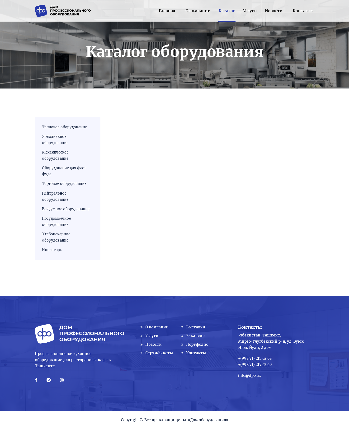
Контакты (196, 353)
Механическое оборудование (55, 155)
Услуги (151, 335)
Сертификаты (159, 353)
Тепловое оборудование (64, 127)
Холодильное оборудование (55, 139)
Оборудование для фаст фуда (64, 171)
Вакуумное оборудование (66, 209)
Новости (153, 344)
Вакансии (195, 335)
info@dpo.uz (249, 375)
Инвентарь (52, 249)
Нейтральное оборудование (55, 196)
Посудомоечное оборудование (56, 221)
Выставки (195, 327)
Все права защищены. (165, 420)
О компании (157, 327)
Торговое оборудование (64, 183)
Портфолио (197, 344)
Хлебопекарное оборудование (56, 237)
